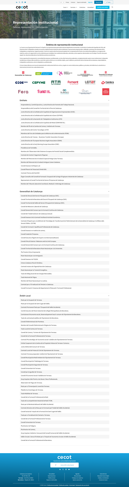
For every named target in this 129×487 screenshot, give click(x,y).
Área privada (77, 476)
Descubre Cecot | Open (103, 476)
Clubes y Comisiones (103, 478)
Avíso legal (72, 485)
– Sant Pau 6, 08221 (25, 478)
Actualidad (51, 474)
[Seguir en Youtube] (69, 469)
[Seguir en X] (63, 469)
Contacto (73, 2)
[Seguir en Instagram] (66, 469)
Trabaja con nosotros (77, 478)
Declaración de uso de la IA (82, 485)
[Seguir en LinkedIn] (60, 469)
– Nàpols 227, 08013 (26, 480)
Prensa (67, 2)
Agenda (90, 2)
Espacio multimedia (81, 2)
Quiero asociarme (77, 480)
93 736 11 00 (27, 476)
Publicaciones (51, 478)
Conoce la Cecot (103, 480)
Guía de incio (103, 474)
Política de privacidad (52, 485)
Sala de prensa (51, 476)
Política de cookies (63, 485)
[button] (65, 7)
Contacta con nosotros (26, 474)
